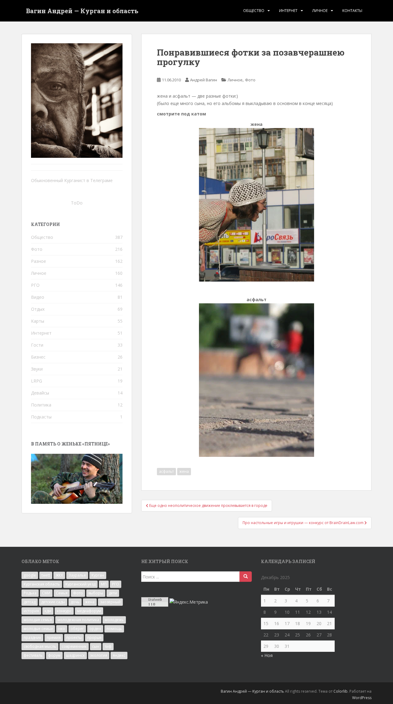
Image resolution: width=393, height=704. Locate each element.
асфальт (166, 471)
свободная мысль (40, 646)
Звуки (37, 369)
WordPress (362, 697)
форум (54, 655)
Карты (37, 321)
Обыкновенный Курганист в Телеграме (72, 180)
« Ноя (267, 655)
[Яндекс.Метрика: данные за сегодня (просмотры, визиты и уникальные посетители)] (188, 602)
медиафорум (89, 610)
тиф (108, 646)
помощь (114, 628)
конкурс (64, 610)
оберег (77, 628)
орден (95, 628)
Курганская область (42, 584)
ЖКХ (59, 575)
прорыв (94, 637)
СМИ (46, 593)
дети (113, 593)
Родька (30, 593)
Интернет (288, 10)
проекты (74, 637)
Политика (41, 405)
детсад (30, 602)
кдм (48, 610)
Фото (250, 80)
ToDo (77, 203)
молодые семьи (38, 628)
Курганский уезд (80, 584)
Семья (62, 593)
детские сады (53, 602)
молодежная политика (78, 619)
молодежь (114, 619)
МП (104, 584)
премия (54, 637)
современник (74, 646)
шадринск (75, 655)
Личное (320, 10)
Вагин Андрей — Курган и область (82, 11)
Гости (37, 345)
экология (98, 655)
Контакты (352, 10)
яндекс (119, 655)
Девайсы (40, 393)
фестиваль (33, 655)
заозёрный (110, 602)
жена (184, 471)
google (30, 575)
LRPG (36, 381)
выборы (95, 593)
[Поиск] (245, 576)
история (31, 610)
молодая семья (38, 619)
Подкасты (41, 417)
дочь (75, 602)
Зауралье (77, 575)
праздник (32, 637)
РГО (35, 285)
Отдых (38, 309)
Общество (253, 10)
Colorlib (340, 691)
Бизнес (38, 357)
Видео (37, 297)
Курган (97, 575)
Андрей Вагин (203, 80)
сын (95, 646)
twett (45, 575)
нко (61, 628)
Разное (38, 261)
